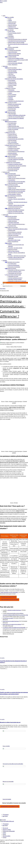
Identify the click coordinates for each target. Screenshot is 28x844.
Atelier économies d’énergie (14, 53)
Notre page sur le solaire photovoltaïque (12, 624)
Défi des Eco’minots (12, 249)
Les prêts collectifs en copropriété (16, 159)
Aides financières (12, 113)
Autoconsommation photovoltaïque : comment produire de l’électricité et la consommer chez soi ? (15, 615)
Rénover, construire (11, 88)
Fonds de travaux (12, 161)
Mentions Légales (7, 829)
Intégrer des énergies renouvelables (14, 78)
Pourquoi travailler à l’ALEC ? (14, 33)
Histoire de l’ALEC (12, 22)
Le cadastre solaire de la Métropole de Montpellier (14, 627)
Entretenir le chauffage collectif (15, 164)
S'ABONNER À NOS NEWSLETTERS (10, 806)
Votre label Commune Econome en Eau (17, 40)
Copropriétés (6, 119)
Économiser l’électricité (13, 105)
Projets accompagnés (13, 129)
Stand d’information (12, 52)
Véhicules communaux (13, 235)
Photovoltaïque (11, 80)
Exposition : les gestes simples (15, 247)
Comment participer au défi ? (14, 271)
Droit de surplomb (12, 140)
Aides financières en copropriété (15, 157)
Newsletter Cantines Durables (15, 279)
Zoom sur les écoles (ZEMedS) (15, 63)
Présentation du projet (13, 276)
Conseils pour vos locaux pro (13, 208)
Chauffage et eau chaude (14, 91)
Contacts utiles (11, 131)
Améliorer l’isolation (12, 146)
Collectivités (5, 214)
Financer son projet (11, 112)
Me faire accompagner (13, 143)
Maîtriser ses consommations (13, 162)
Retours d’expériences (13, 241)
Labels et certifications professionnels (16, 115)
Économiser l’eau (12, 108)
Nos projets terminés (11, 56)
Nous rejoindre (10, 29)
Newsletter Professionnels (14, 175)
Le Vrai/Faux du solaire (8, 618)
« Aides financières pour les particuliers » (9, 592)
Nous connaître (10, 17)
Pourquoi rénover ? (12, 134)
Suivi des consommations (14, 167)
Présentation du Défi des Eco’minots (16, 270)
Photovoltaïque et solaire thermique (16, 151)
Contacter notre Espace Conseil (8, 597)
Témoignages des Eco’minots (15, 273)
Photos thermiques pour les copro (16, 127)
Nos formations (10, 37)
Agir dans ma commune (12, 227)
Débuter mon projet (12, 135)
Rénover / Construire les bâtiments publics (17, 228)
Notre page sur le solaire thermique (11, 621)
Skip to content (3, 0)
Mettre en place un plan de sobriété (16, 42)
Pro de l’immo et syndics (12, 184)
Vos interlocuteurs (12, 123)
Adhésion (10, 34)
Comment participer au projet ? (15, 277)
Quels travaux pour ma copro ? (13, 145)
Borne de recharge (12, 153)
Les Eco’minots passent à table (13, 274)
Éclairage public (11, 230)
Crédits (4, 832)
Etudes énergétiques (13, 137)
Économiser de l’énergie (13, 168)
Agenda (10, 20)
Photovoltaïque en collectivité (15, 232)
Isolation (10, 93)
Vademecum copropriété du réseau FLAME (18, 59)
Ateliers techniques (12, 221)
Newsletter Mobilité (12, 72)
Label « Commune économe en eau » (16, 224)
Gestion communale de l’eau (14, 233)
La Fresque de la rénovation (14, 50)
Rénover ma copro (11, 132)
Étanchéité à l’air (11, 96)
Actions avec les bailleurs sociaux (15, 58)
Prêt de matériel (11, 110)
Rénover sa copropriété (8, 781)
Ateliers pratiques (12, 77)
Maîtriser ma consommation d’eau (16, 213)
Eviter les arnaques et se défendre (16, 118)
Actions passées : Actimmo (14, 194)
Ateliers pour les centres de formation (16, 178)
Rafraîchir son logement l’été (14, 104)
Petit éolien (10, 86)
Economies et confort (11, 102)
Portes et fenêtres (12, 94)
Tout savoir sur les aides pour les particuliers (13, 763)
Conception (10, 99)
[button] (3, 284)
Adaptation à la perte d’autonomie (16, 101)
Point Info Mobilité (12, 70)
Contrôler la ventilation (13, 150)
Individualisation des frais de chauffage (17, 165)
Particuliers (5, 66)
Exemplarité (11, 36)
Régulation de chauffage (13, 107)
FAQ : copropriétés (12, 142)
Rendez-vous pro (12, 176)
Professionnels (6, 172)
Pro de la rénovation (11, 173)
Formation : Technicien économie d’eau (17, 255)
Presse (4, 834)
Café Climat (10, 74)
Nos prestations (10, 48)
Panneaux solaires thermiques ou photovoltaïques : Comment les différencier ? (13, 306)
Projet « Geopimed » (12, 64)
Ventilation (10, 97)
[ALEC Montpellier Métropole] (4, 13)
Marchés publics (6, 835)
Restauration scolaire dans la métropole (17, 281)
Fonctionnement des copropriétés (16, 138)
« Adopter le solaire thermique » (14, 610)
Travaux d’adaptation (13, 154)
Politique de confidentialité (9, 831)
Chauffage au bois (12, 83)
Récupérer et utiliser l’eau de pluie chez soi (10, 722)
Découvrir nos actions (11, 67)
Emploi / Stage (11, 31)
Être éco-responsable (13, 47)
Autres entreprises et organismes (14, 195)
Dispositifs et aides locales (14, 240)
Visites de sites (11, 75)
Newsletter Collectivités (13, 222)
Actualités (2, 658)
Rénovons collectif (12, 61)
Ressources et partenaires (14, 266)
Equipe (9, 18)
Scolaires (5, 260)
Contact (4, 282)
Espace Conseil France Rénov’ (15, 69)
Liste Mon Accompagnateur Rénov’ (16, 116)
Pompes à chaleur (12, 85)
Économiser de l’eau (12, 170)
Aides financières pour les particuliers (16, 181)
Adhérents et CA (12, 26)
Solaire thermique (12, 82)
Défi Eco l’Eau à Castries (13, 251)
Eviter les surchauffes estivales (15, 211)
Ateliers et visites (12, 124)
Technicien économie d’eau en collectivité (17, 39)
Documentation (11, 179)
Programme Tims (12, 197)
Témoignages (11, 89)
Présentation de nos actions (13, 262)
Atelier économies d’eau (13, 55)
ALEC (4, 15)
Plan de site (5, 828)
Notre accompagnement (13, 219)
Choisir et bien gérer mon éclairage (16, 210)
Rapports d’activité (12, 25)
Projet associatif (11, 23)
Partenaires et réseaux (13, 28)
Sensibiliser (9, 243)
